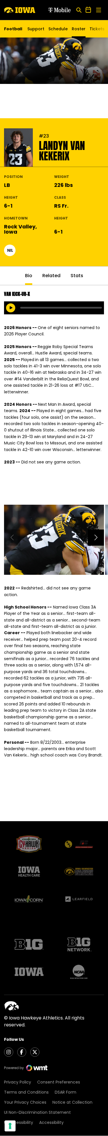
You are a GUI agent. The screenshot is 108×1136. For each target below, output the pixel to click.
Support (35, 29)
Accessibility (51, 1122)
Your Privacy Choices (25, 1102)
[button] (96, 537)
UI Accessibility (18, 1122)
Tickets (97, 30)
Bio (28, 275)
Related (51, 275)
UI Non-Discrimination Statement (37, 1112)
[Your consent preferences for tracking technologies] (10, 1125)
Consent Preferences (58, 1082)
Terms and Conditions (26, 1092)
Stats (77, 275)
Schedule (58, 29)
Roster (79, 29)
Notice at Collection (72, 1102)
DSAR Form (65, 1092)
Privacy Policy (17, 1082)
